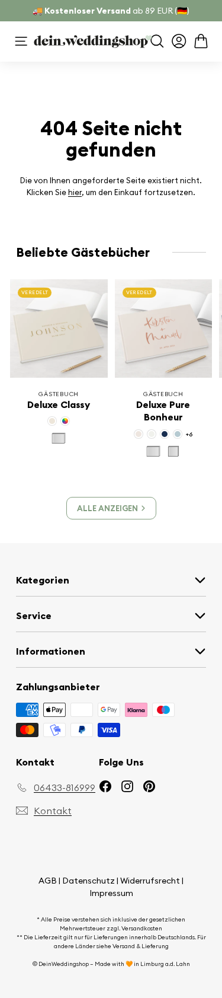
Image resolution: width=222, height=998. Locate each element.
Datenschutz (88, 880)
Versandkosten (141, 928)
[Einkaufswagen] (201, 41)
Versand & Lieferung (140, 946)
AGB (47, 880)
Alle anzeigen (107, 508)
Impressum (111, 893)
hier (75, 192)
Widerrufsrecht (150, 880)
